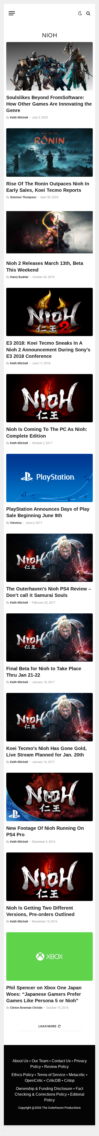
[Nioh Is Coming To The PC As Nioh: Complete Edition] (49, 398)
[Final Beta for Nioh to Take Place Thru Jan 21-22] (49, 637)
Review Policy (56, 1067)
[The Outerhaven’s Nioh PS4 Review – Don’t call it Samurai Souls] (49, 558)
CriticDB (53, 1080)
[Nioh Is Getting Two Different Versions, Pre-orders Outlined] (49, 876)
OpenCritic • (35, 1080)
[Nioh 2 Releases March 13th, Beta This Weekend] (49, 232)
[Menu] (12, 13)
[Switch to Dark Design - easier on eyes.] (80, 13)
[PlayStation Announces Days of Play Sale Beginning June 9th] (49, 478)
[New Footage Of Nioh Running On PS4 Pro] (49, 797)
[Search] (87, 13)
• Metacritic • (76, 1075)
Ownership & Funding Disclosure (44, 1089)
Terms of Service (51, 1075)
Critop (69, 1080)
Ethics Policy (23, 1075)
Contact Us (61, 1061)
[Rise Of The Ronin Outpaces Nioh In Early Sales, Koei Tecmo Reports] (49, 152)
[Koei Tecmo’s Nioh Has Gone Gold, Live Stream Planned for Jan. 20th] (49, 717)
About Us (20, 1061)
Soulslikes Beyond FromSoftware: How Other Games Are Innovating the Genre (49, 104)
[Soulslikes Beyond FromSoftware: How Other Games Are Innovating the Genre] (49, 66)
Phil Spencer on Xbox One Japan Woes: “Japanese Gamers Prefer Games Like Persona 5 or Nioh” (43, 994)
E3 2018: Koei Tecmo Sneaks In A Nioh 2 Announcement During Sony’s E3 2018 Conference (48, 349)
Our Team (40, 1061)
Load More (47, 1026)
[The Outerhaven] (47, 13)
